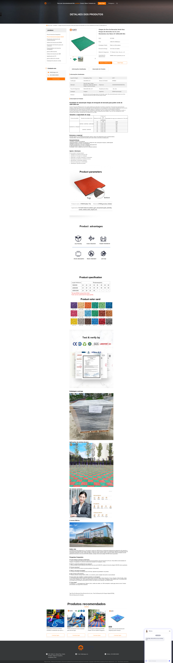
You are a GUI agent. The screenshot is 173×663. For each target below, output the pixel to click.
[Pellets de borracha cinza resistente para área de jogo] (76, 618)
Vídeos (86, 3)
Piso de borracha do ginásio (76, 595)
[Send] (170, 660)
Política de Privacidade (56, 661)
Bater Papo (102, 3)
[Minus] (169, 631)
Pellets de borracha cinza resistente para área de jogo (75, 629)
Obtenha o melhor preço (105, 62)
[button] (48, 621)
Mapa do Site (47, 661)
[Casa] (48, 3)
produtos (77, 3)
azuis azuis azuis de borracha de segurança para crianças (116, 629)
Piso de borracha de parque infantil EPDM (103, 593)
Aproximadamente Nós (69, 3)
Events (82, 3)
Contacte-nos (91, 3)
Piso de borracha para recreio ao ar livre (82, 593)
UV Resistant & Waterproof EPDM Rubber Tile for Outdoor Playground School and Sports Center (96, 629)
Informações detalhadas (79, 69)
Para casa (59, 3)
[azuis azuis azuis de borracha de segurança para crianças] (117, 618)
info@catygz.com (54, 72)
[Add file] (146, 660)
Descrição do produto (99, 69)
